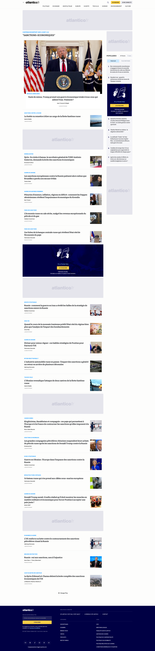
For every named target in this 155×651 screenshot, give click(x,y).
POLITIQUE (46, 6)
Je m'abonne (63, 268)
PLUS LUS (113, 61)
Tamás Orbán (27, 181)
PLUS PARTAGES (125, 61)
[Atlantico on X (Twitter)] (30, 643)
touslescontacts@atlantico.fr (37, 647)
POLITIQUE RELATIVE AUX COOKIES (105, 643)
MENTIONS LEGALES (101, 627)
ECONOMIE (56, 6)
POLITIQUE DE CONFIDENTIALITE (104, 637)
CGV (97, 624)
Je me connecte (126, 2)
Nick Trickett (27, 200)
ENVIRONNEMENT (116, 6)
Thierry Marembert (36, 560)
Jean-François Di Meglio (63, 103)
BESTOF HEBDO (64, 640)
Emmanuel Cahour (29, 162)
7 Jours (129, 55)
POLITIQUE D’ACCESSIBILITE (103, 640)
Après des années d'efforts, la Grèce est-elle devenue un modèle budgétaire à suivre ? (119, 159)
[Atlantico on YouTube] (49, 643)
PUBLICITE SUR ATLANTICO (103, 630)
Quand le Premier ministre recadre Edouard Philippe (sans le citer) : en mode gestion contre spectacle (120, 121)
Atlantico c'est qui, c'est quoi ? (70, 614)
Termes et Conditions (34, 628)
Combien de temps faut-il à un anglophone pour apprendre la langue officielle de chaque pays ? (120, 150)
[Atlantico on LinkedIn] (39, 643)
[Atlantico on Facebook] (35, 643)
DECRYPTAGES (64, 624)
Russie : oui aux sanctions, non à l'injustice (43, 557)
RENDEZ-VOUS (64, 630)
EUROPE (77, 6)
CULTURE (128, 6)
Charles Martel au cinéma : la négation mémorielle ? (119, 130)
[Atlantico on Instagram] (44, 643)
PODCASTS (63, 637)
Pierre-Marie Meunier (29, 429)
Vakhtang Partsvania (29, 367)
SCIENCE (104, 6)
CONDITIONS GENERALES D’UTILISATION (106, 647)
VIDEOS (62, 634)
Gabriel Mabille (28, 119)
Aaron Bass (27, 560)
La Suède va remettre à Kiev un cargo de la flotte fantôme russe (52, 116)
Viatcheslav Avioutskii (29, 237)
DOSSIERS (62, 627)
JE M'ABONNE (115, 2)
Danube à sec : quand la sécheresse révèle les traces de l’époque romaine (119, 79)
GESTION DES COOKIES (102, 634)
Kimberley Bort (28, 446)
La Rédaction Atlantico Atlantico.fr (32, 581)
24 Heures (122, 55)
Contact (105, 614)
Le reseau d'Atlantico (91, 614)
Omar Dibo (27, 329)
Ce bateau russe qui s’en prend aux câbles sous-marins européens (53, 478)
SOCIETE (86, 6)
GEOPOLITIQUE (67, 6)
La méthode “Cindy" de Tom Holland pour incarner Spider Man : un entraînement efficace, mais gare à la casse (120, 140)
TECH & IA (96, 6)
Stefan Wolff (27, 505)
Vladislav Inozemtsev (29, 219)
